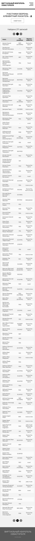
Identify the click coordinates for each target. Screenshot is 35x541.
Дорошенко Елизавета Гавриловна (6, 249)
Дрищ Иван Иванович (6, 298)
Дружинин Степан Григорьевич (7, 334)
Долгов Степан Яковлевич (7, 166)
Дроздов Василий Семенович (7, 319)
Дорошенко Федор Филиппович (7, 254)
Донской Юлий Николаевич (6, 213)
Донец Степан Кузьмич (6, 204)
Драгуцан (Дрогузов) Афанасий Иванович (8, 269)
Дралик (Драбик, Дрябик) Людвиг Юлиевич (7, 274)
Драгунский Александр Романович (6, 264)
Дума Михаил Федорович (6, 471)
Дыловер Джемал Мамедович (7, 503)
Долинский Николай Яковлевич (8, 180)
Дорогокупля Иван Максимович (7, 226)
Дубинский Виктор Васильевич (7, 385)
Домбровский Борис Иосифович (8, 189)
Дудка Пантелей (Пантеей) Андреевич (7, 426)
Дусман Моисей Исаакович (7, 490)
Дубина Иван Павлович (6, 353)
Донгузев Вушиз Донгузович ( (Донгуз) (7, 195)
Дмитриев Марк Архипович (7, 96)
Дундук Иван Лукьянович (6, 481)
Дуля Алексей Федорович (6, 467)
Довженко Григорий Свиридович (8, 151)
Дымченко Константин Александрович (7, 513)
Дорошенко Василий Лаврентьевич (8, 240)
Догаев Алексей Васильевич (7, 155)
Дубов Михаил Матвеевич (6, 394)
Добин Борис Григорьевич (6, 123)
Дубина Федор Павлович (6, 362)
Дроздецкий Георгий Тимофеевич (8, 314)
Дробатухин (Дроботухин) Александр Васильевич (6, 304)
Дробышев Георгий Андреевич (8, 310)
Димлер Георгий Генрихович (7, 44)
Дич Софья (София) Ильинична (8, 57)
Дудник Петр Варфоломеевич (7, 453)
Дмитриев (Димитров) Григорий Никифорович (8, 80)
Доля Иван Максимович (6, 185)
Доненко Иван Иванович (6, 200)
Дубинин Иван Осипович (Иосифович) (6, 376)
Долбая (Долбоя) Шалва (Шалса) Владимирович (7, 161)
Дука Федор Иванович (6, 462)
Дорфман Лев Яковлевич (6, 259)
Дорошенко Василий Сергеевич (8, 244)
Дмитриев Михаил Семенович (7, 101)
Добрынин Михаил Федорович (7, 147)
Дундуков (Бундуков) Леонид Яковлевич (8, 486)
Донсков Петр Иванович (6, 208)
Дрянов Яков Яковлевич (6, 343)
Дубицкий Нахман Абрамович (7, 390)
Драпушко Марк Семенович (7, 284)
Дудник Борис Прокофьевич (6, 449)
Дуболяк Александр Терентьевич (8, 399)
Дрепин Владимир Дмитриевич (7, 294)
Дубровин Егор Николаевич (6, 407)
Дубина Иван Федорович (6, 357)
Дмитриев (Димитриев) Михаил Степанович (8, 74)
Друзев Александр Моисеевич (7, 338)
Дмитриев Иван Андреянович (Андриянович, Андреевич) (7, 91)
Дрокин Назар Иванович (6, 329)
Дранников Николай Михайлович (8, 279)
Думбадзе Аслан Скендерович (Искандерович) (7, 476)
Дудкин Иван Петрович (6, 435)
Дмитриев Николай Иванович (8, 105)
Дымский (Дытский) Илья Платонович (8, 508)
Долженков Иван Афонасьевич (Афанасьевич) (7, 171)
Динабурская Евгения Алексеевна (8, 48)
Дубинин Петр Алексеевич (6, 381)
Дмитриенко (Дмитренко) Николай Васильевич (8, 114)
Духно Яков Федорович (6, 495)
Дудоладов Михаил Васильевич (8, 458)
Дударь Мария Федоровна (6, 421)
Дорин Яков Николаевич (6, 222)
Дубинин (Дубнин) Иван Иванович (7, 366)
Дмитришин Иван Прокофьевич (7, 119)
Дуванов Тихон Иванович (6, 412)
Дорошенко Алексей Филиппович (8, 235)
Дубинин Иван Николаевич (6, 371)
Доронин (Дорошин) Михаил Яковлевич (8, 231)
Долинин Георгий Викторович (7, 176)
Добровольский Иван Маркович (7, 132)
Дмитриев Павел (7, 109)
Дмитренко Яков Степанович (7, 69)
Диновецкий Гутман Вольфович (8, 52)
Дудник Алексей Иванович (7, 444)
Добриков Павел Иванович (7, 127)
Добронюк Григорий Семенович (8, 142)
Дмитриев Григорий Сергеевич (8, 85)
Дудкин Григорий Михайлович (7, 431)
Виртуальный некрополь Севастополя (13, 4)
